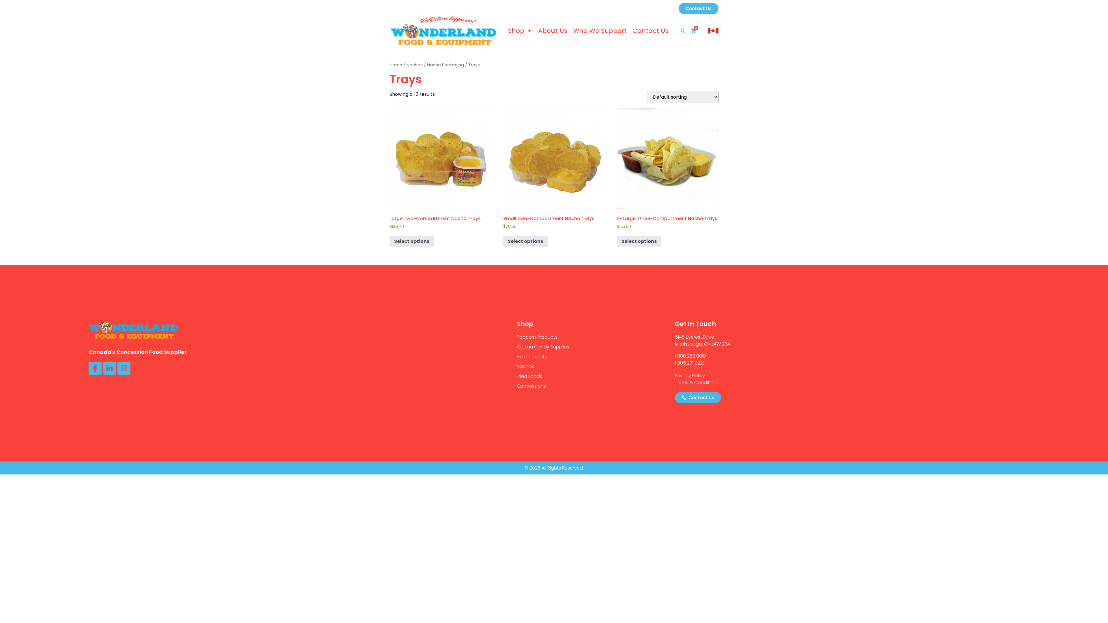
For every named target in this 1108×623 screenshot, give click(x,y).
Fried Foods (529, 376)
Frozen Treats (532, 356)
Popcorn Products (537, 337)
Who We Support (600, 30)
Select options (411, 241)
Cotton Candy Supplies (543, 347)
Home (396, 65)
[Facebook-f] (95, 368)
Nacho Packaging (445, 65)
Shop (516, 30)
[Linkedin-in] (109, 368)
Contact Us (650, 30)
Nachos (415, 65)
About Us (552, 30)
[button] (683, 31)
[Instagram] (123, 368)
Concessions (531, 386)
